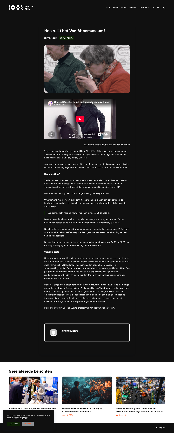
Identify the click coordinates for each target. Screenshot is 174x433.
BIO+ (108, 8)
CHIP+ (115, 8)
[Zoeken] (164, 8)
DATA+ (123, 8)
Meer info (48, 308)
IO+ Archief (160, 428)
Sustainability (66, 38)
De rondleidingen (52, 242)
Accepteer (14, 424)
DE (153, 8)
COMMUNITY (144, 8)
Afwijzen (27, 424)
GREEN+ (133, 8)
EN (158, 8)
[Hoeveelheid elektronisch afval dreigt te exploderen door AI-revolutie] (87, 390)
